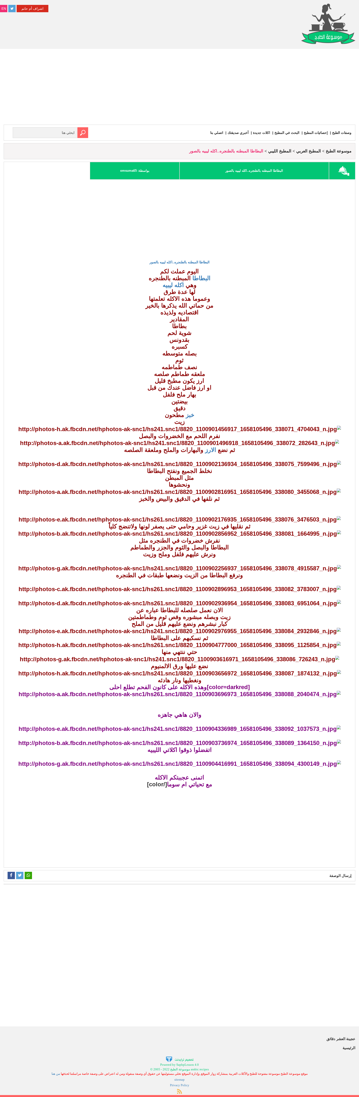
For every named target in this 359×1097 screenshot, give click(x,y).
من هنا (56, 1074)
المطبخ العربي (308, 151)
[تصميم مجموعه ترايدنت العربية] (179, 1059)
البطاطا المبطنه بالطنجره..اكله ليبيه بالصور (179, 262)
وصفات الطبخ (341, 133)
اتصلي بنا (216, 133)
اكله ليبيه (173, 285)
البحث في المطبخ (287, 133)
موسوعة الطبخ (338, 151)
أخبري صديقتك (238, 133)
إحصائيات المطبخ (316, 133)
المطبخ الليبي (279, 151)
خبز (189, 415)
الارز (209, 450)
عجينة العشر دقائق (341, 1039)
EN (3, 9)
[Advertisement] (179, 88)
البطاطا (201, 278)
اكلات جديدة (261, 133)
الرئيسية (349, 1048)
